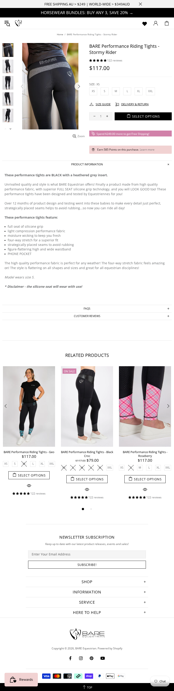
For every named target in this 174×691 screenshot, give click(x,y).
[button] (98, 60)
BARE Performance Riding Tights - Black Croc (87, 454)
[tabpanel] (29, 434)
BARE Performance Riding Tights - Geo (29, 452)
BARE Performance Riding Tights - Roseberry (145, 454)
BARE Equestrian (18, 23)
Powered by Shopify (110, 648)
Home (60, 34)
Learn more (147, 149)
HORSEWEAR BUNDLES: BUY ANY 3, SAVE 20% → (87, 12)
